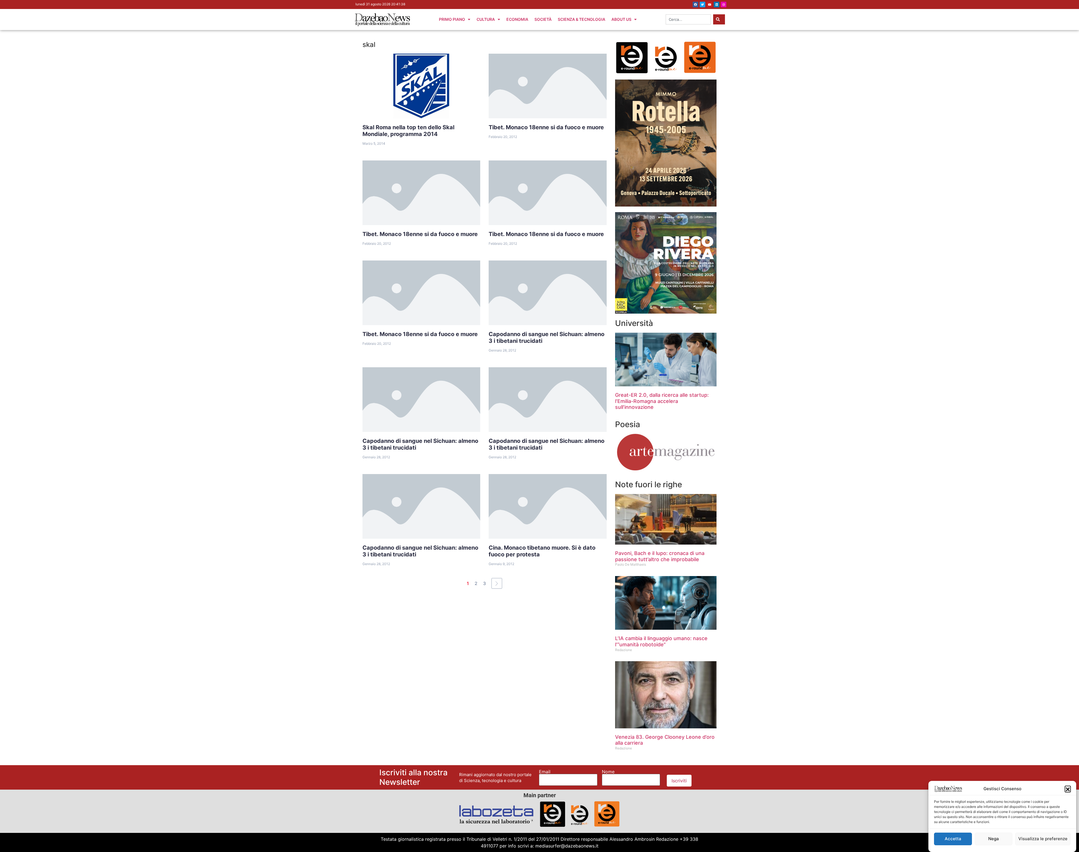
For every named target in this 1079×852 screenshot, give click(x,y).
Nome (608, 771)
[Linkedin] (716, 4)
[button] (1068, 789)
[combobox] (688, 19)
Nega (993, 838)
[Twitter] (702, 4)
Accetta (953, 838)
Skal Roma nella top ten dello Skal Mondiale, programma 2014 (408, 130)
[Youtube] (709, 4)
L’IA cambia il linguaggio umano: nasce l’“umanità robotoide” (661, 641)
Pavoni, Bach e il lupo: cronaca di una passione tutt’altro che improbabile (659, 556)
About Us (621, 19)
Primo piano (452, 19)
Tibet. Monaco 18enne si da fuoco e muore (546, 127)
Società (543, 19)
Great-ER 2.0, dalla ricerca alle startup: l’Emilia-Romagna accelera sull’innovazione (662, 401)
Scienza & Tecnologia (581, 19)
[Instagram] (723, 4)
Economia (517, 19)
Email (544, 771)
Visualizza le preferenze (1042, 838)
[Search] (719, 19)
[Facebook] (695, 4)
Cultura (486, 19)
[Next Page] (496, 583)
